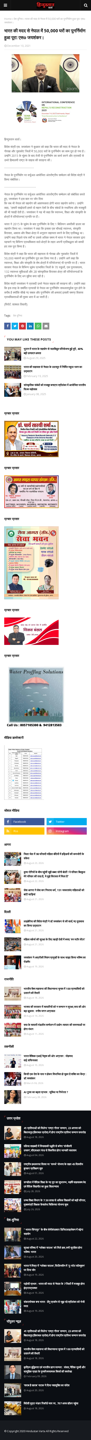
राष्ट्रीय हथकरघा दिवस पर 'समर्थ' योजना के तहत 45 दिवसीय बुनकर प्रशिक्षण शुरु (53, 1166)
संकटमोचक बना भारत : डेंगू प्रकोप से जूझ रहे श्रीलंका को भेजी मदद (54, 1304)
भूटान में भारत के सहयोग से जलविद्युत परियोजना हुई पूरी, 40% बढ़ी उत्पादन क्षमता (53, 351)
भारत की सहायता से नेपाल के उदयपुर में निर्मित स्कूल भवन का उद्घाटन (53, 369)
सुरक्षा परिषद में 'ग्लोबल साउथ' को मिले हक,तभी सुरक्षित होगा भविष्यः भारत (53, 1250)
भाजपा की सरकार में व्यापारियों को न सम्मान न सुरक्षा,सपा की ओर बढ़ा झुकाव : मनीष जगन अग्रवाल (55, 1009)
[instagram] (67, 831)
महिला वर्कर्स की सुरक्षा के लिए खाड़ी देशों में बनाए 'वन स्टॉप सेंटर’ (54, 939)
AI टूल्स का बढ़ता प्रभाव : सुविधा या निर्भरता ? (46, 1092)
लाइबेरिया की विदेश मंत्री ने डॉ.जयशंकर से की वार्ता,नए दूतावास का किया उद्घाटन (54, 923)
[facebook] (24, 821)
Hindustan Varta (35, 1431)
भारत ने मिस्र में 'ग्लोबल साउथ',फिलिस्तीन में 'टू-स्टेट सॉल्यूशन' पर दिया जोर (54, 1268)
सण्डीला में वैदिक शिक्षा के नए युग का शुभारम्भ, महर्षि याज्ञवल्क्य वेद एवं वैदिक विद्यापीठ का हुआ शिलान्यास (55, 1184)
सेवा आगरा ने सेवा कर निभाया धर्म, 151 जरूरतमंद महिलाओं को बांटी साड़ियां (54, 892)
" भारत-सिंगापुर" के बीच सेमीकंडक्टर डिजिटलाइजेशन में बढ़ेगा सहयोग (53, 1232)
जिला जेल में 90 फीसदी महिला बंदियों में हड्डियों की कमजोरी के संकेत (54, 856)
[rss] (24, 831)
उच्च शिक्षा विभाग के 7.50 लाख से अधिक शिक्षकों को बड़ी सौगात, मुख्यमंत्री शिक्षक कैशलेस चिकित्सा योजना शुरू (55, 1202)
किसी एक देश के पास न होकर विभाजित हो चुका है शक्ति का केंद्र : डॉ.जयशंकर (55, 1076)
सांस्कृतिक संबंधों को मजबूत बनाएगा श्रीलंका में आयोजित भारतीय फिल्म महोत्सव (55, 387)
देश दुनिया (18, 19)
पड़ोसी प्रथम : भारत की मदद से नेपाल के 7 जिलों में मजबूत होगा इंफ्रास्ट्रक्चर (54, 1286)
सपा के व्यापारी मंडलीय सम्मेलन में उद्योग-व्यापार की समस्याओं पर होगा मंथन (54, 1027)
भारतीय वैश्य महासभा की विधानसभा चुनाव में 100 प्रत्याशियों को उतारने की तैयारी (54, 991)
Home (8, 19)
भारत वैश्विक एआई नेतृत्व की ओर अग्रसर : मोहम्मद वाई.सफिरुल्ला (48, 1058)
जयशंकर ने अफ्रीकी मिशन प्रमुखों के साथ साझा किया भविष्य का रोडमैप (55, 959)
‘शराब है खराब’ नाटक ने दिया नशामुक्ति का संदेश (46, 1385)
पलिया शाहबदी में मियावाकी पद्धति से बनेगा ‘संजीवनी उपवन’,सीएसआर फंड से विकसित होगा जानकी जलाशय (50, 1148)
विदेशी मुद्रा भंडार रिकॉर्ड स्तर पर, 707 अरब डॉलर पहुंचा (51, 1403)
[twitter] (67, 821)
